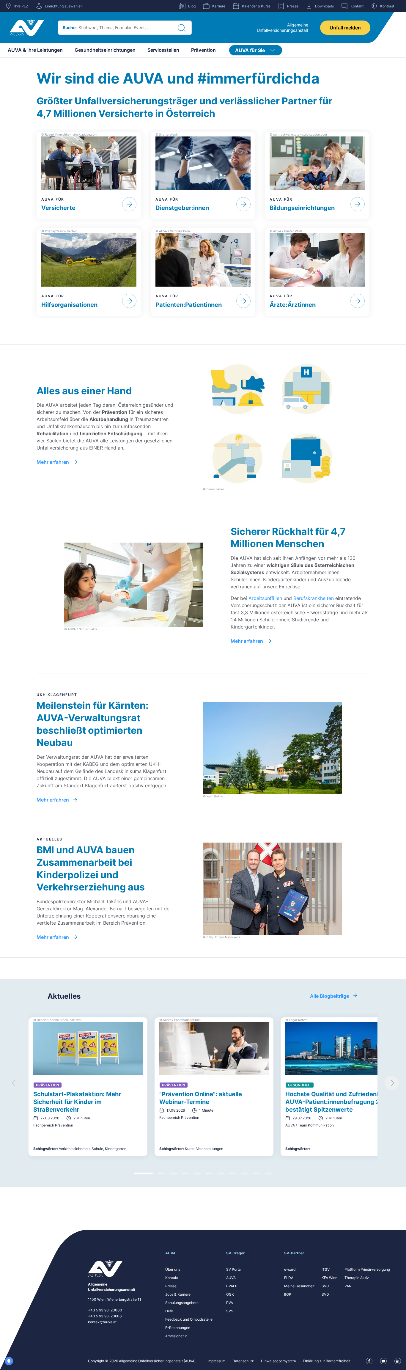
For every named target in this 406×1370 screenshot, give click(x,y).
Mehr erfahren (53, 462)
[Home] (27, 27)
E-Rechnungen (177, 1327)
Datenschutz (243, 1361)
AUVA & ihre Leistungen (35, 50)
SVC (325, 1286)
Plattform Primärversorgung (367, 1269)
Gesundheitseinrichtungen (105, 50)
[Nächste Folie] (392, 1083)
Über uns (172, 1269)
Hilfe (169, 1311)
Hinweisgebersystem (278, 1361)
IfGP (287, 1294)
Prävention (203, 50)
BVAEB (231, 1286)
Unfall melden (345, 28)
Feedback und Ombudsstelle (189, 1319)
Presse (171, 1286)
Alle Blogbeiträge (329, 996)
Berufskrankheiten (313, 598)
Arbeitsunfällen (265, 598)
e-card (289, 1269)
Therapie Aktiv (356, 1277)
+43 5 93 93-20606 (105, 1316)
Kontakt (171, 1277)
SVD (325, 1294)
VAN (348, 1286)
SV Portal (234, 1269)
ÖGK (230, 1294)
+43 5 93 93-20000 (105, 1310)
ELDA (288, 1277)
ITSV (326, 1269)
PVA (229, 1302)
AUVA (231, 1277)
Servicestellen (163, 50)
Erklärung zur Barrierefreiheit (326, 1361)
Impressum (216, 1361)
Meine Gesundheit (299, 1286)
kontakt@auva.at (102, 1322)
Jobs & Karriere (178, 1294)
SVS (229, 1311)
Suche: (70, 27)
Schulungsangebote (182, 1302)
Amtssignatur (176, 1336)
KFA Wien (329, 1277)
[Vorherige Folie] (14, 1083)
